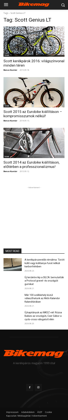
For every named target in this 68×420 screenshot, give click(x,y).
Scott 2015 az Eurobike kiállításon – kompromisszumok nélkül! (32, 114)
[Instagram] (38, 387)
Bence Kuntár (10, 70)
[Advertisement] (34, 211)
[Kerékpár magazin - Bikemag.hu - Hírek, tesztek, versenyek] (34, 4)
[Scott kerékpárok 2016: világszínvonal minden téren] (34, 41)
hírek (7, 55)
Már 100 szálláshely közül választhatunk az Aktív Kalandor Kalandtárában (42, 298)
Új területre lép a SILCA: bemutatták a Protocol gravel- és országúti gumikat (44, 280)
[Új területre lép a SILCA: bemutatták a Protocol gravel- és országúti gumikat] (12, 282)
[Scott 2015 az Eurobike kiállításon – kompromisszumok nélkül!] (34, 92)
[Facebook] (29, 387)
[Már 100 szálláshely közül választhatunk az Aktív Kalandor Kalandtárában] (12, 299)
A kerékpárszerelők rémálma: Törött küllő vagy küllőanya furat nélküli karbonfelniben (45, 263)
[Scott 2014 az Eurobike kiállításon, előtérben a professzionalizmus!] (34, 143)
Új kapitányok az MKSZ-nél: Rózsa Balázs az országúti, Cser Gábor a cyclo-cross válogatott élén (43, 316)
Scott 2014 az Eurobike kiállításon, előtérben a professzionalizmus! (31, 164)
